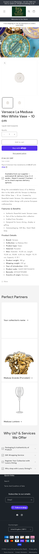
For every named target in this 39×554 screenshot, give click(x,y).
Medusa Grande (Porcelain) (17, 378)
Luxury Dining (11, 549)
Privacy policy (33, 549)
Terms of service (8, 552)
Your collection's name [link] (15, 320)
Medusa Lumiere (12, 421)
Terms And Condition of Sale (14, 486)
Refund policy (33, 552)
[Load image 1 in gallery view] (7, 102)
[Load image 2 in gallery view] (19, 102)
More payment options (19, 153)
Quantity (4, 130)
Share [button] (6, 281)
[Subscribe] (31, 499)
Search (6, 481)
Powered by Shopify (21, 549)
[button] (4, 11)
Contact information (21, 552)
